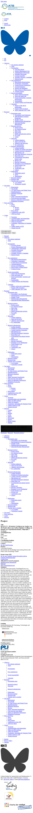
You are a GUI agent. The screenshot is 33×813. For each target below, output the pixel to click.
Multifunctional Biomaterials (23, 121)
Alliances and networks (21, 143)
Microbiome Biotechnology (22, 82)
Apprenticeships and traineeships (20, 218)
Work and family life (20, 96)
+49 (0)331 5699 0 (8, 779)
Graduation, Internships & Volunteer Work (19, 404)
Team (12, 66)
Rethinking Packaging (17, 201)
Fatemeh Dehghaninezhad (8, 557)
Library (17, 170)
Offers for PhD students (17, 220)
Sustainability (18, 101)
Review (17, 207)
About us (6, 63)
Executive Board (19, 69)
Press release (14, 210)
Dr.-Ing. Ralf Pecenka (7, 545)
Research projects (16, 126)
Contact (6, 18)
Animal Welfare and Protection (23, 102)
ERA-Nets (18, 130)
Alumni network (15, 228)
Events (13, 206)
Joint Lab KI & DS (20, 141)
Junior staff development (21, 94)
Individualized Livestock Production (21, 295)
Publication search (20, 173)
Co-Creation (18, 182)
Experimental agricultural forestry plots (22, 158)
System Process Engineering (23, 85)
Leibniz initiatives (20, 140)
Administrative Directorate (22, 72)
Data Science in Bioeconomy (23, 90)
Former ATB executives (21, 108)
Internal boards (19, 79)
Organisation (14, 68)
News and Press (8, 203)
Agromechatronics (20, 87)
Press (5, 20)
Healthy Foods (19, 119)
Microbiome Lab (19, 152)
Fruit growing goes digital (18, 198)
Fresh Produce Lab (20, 165)
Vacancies (14, 217)
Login (9, 415)
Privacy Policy (12, 421)
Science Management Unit (22, 71)
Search (6, 23)
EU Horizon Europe (20, 129)
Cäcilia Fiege (4, 559)
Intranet (10, 413)
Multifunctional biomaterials (8, 562)
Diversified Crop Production (23, 115)
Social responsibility (16, 93)
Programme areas (16, 113)
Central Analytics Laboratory (23, 151)
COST (16, 137)
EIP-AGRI (18, 132)
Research (6, 112)
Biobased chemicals (16, 193)
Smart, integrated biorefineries (19, 196)
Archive (17, 209)
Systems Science (19, 91)
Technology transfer (20, 184)
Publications (14, 171)
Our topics (7, 185)
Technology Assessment (21, 83)
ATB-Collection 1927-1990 (22, 110)
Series (16, 174)
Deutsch (6, 236)
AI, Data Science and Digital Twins (21, 190)
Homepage (4, 433)
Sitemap (10, 422)
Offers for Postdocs (16, 221)
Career (6, 215)
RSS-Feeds (7, 25)
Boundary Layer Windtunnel (23, 163)
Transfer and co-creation (18, 181)
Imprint (10, 419)
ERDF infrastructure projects (23, 134)
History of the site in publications (20, 106)
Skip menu (4, 1)
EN (5, 60)
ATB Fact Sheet (15, 214)
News (13, 204)
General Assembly (20, 76)
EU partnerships (19, 145)
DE (5, 58)
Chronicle (14, 104)
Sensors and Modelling (21, 88)
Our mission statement (17, 65)
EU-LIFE (17, 135)
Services (6, 408)
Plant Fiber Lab (19, 156)
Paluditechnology (16, 192)
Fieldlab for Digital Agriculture (23, 149)
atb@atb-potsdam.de (24, 779)
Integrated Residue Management (20, 123)
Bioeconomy (14, 187)
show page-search (6, 231)
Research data (15, 179)
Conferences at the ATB (18, 212)
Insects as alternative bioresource (20, 199)
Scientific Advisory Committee (23, 77)
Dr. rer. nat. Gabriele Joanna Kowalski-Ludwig (14, 556)
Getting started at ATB (17, 226)
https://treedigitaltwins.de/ (8, 565)
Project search (19, 127)
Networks (14, 138)
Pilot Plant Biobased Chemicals (23, 154)
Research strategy (16, 177)
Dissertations (18, 176)
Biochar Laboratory (20, 162)
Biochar (13, 195)
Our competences (16, 80)
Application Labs (19, 168)
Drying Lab (18, 167)
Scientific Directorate (20, 74)
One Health (14, 188)
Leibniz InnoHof (19, 148)
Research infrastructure (17, 146)
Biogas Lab (18, 160)
